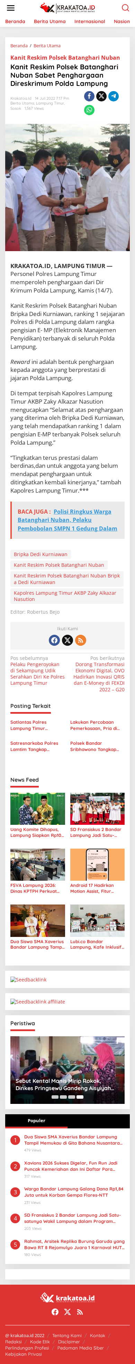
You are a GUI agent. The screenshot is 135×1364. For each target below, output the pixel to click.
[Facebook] (54, 640)
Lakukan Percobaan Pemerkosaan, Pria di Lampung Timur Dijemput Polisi (93, 725)
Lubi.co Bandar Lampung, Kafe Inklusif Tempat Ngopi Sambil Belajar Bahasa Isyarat (96, 944)
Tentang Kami (67, 1335)
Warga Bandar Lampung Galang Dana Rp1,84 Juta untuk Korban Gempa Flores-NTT (74, 1192)
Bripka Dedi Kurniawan (41, 554)
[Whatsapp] (89, 110)
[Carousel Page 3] (71, 1097)
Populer (36, 1120)
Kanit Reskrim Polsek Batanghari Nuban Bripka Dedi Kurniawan (67, 578)
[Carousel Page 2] (63, 1097)
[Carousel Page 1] (55, 1097)
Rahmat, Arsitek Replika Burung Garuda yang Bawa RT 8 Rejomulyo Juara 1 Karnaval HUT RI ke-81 (74, 1244)
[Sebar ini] (89, 96)
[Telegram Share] (113, 96)
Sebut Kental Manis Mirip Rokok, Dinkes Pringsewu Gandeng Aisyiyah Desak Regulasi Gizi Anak (63, 1084)
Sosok (15, 108)
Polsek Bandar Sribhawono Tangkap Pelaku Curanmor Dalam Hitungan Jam (97, 746)
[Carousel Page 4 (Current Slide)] (79, 1097)
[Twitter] (67, 640)
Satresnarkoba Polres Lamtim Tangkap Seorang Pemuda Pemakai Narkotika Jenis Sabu (37, 746)
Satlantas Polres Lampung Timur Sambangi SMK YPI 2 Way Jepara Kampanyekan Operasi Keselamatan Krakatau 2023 (35, 725)
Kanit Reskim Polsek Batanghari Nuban (65, 57)
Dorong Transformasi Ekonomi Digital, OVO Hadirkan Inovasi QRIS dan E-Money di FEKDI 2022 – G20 (99, 674)
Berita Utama (22, 103)
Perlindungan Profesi (27, 1348)
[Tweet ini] (101, 96)
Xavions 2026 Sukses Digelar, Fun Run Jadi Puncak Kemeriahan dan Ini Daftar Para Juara (70, 1166)
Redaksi (13, 1341)
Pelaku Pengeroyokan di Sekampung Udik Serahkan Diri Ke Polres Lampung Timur (37, 670)
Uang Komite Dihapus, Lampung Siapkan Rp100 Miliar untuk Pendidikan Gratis (37, 832)
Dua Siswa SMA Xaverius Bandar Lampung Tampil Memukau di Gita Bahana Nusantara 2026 (37, 944)
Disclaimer (69, 1341)
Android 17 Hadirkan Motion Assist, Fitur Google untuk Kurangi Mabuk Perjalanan (94, 888)
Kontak (97, 1335)
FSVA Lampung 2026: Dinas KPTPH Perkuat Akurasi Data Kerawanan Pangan (37, 888)
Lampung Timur (50, 103)
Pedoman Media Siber (80, 1348)
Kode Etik (40, 1341)
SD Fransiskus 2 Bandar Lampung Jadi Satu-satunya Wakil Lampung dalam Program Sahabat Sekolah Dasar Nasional (97, 832)
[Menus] (10, 8)
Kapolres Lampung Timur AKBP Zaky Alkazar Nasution (65, 596)
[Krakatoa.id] (69, 7)
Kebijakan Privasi (23, 1354)
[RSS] (80, 640)
